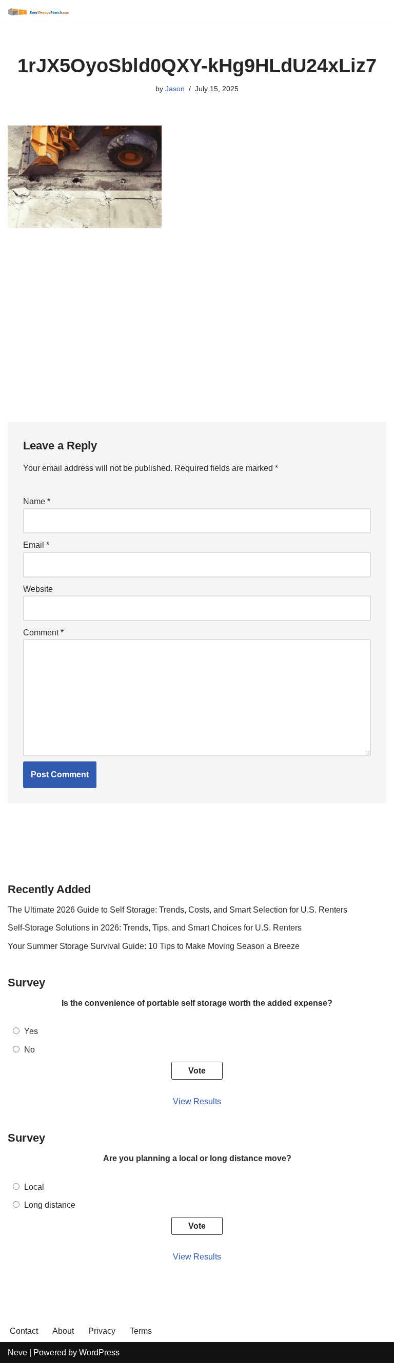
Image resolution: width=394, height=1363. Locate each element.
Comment (43, 632)
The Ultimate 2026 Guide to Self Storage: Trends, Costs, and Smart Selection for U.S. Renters (177, 909)
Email (36, 545)
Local (34, 1187)
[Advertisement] (197, 319)
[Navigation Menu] (374, 12)
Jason (175, 89)
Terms (141, 1331)
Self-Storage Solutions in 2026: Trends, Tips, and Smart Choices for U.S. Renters (155, 927)
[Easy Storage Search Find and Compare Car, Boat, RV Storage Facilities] (38, 11)
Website (38, 589)
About (63, 1331)
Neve (17, 1352)
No (29, 1049)
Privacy (101, 1331)
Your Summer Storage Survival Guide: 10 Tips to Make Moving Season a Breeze (154, 946)
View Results (197, 1101)
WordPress (99, 1352)
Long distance (49, 1205)
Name (36, 501)
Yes (31, 1031)
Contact (24, 1331)
